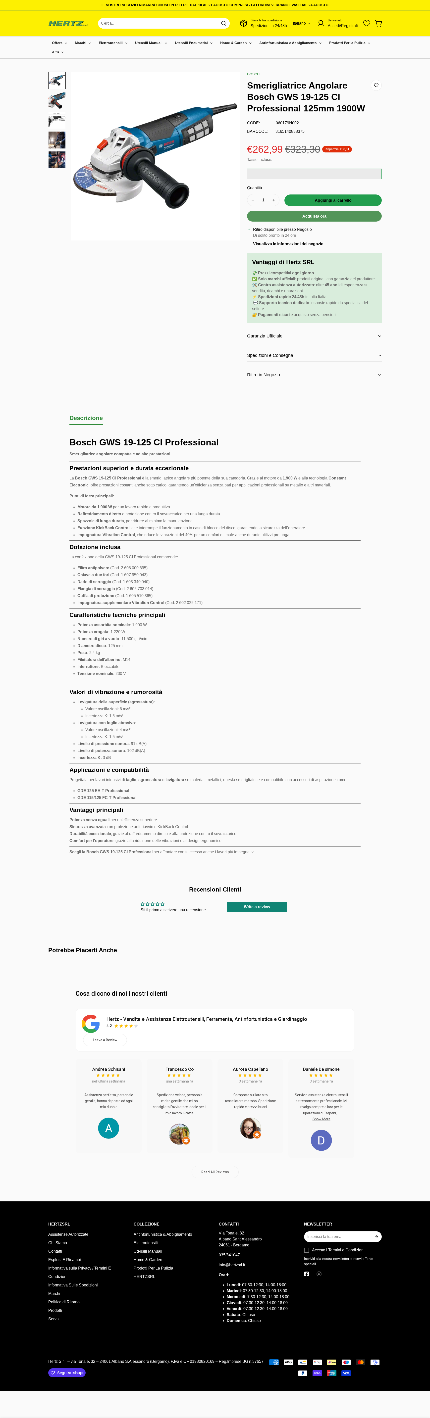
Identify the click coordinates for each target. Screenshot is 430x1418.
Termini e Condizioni (346, 1250)
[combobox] (164, 23)
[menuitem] (59, 42)
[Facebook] (306, 1274)
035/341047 (229, 1255)
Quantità (254, 188)
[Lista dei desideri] (367, 23)
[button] (379, 23)
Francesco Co (179, 1069)
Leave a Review (105, 1040)
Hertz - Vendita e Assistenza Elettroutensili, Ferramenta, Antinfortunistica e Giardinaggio (207, 1019)
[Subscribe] (376, 1236)
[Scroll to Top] (420, 1391)
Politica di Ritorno (64, 1302)
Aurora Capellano (250, 1069)
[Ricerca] (224, 23)
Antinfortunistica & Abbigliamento (163, 1234)
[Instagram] (319, 1274)
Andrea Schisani (108, 1069)
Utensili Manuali (148, 1251)
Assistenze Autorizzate (68, 1234)
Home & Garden (148, 1260)
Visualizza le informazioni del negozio (288, 244)
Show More (321, 1119)
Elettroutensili (146, 1243)
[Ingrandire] (229, 82)
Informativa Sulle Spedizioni (73, 1285)
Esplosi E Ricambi (64, 1260)
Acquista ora (314, 216)
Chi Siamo (57, 1243)
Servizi (54, 1319)
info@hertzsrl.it (232, 1265)
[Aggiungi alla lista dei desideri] (376, 85)
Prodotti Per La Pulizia (153, 1268)
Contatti (55, 1251)
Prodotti (55, 1310)
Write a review (257, 907)
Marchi (54, 1293)
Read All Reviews (215, 1172)
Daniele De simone (321, 1069)
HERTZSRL (144, 1277)
